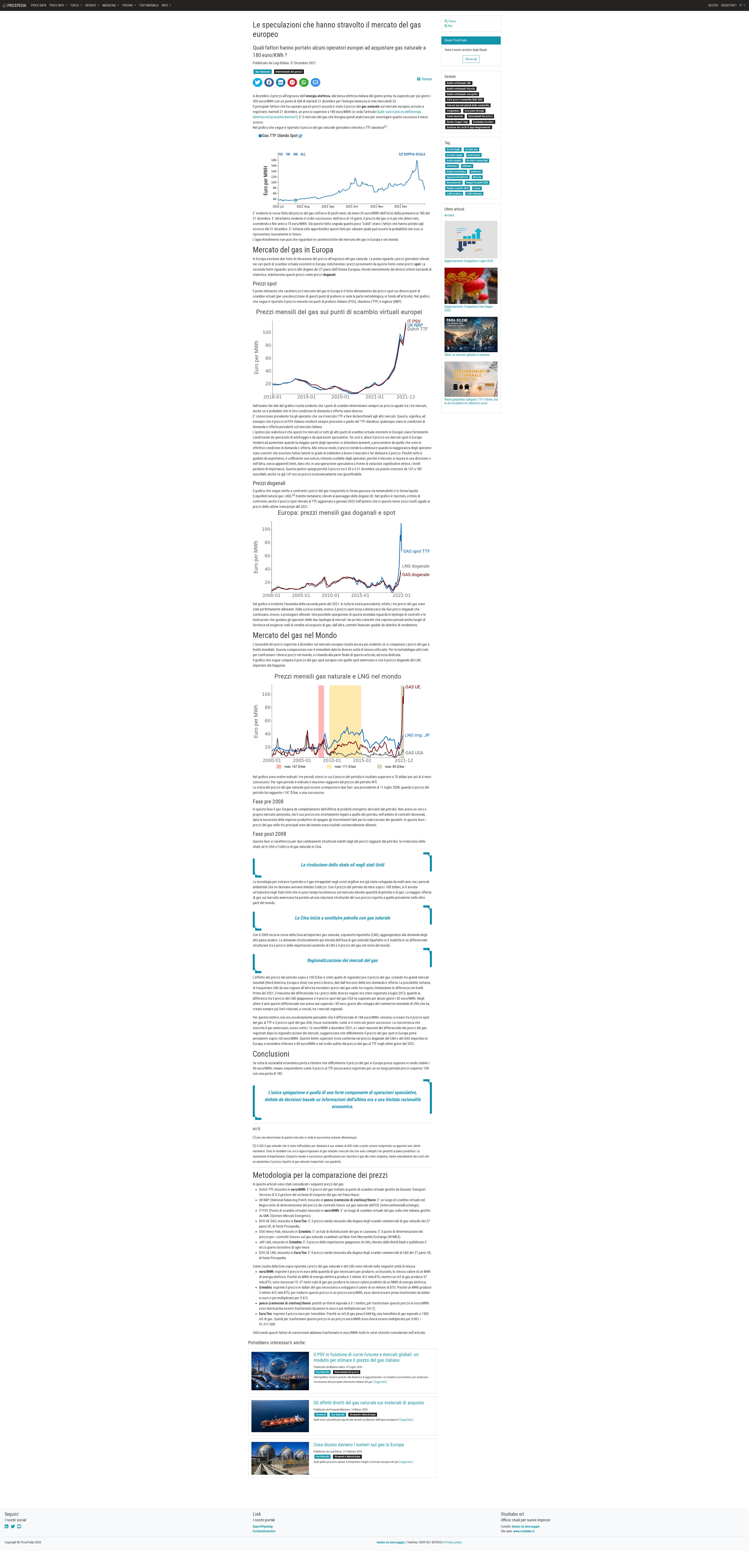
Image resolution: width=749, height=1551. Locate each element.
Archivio (449, 215)
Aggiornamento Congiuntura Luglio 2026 (469, 261)
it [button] (741, 5)
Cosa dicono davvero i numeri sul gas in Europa (359, 1444)
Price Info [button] (57, 5)
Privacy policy (453, 1542)
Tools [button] (75, 5)
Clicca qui (471, 59)
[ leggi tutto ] (380, 1381)
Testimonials (149, 5)
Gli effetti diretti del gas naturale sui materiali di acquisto (369, 1402)
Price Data (38, 5)
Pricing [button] (128, 5)
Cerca (452, 21)
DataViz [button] (91, 5)
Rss (450, 26)
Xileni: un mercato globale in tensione (467, 355)
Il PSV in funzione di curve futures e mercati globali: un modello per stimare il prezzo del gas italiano (366, 1357)
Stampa (426, 79)
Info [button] (165, 5)
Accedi (713, 5)
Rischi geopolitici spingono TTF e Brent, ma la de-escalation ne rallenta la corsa (471, 401)
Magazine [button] (109, 5)
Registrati (728, 5)
